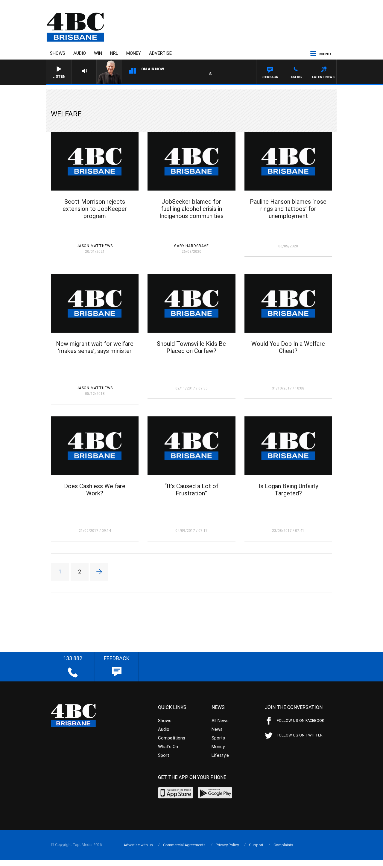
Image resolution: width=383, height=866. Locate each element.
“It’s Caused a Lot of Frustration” (191, 490)
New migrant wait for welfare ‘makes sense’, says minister (94, 347)
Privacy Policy (227, 845)
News (217, 729)
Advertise (160, 53)
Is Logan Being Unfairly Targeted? (288, 490)
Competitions (171, 738)
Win (98, 53)
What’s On (168, 746)
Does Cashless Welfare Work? (94, 490)
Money (133, 53)
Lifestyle (220, 755)
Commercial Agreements (184, 845)
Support (256, 845)
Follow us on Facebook (300, 720)
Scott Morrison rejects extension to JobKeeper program (95, 209)
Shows (57, 53)
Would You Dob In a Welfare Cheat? (288, 347)
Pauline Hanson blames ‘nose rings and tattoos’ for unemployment (288, 209)
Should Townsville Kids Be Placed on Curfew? (191, 347)
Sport (163, 755)
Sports (218, 738)
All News (220, 720)
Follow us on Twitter (300, 735)
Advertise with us (138, 845)
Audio (79, 53)
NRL (114, 53)
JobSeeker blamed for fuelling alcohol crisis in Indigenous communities (191, 209)
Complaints (283, 845)
